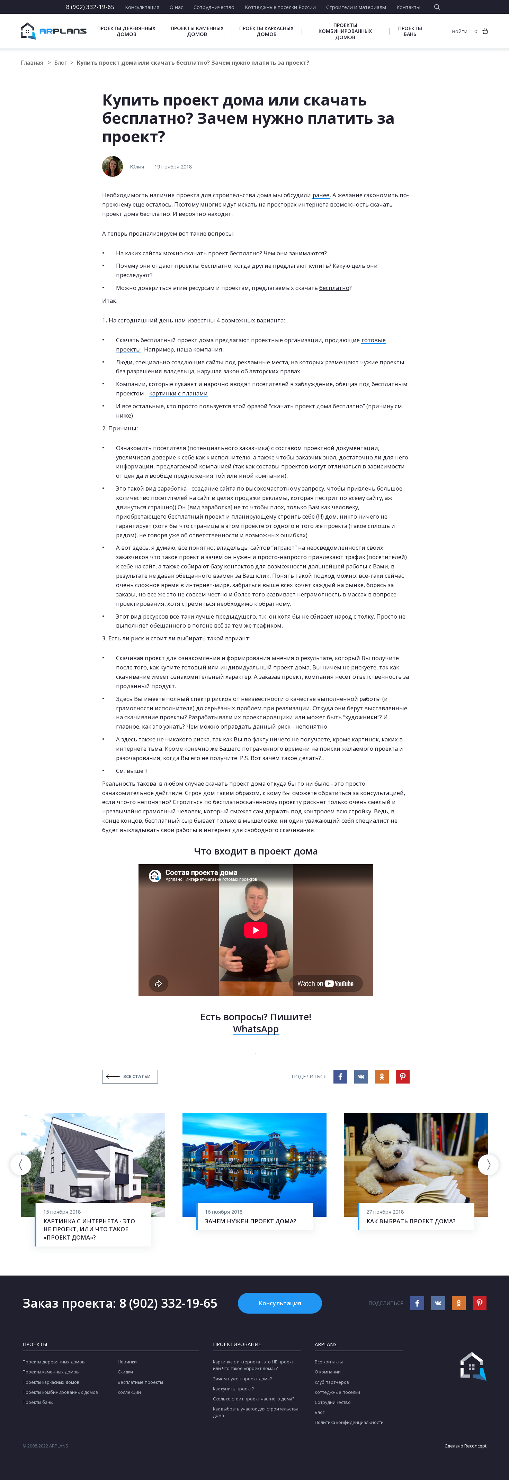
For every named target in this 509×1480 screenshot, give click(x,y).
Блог (60, 62)
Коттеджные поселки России (280, 6)
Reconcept (475, 1446)
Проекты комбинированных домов (345, 31)
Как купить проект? (233, 1389)
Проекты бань (410, 31)
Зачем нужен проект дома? (242, 1379)
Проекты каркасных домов (266, 31)
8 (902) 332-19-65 (90, 7)
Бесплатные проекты (140, 1382)
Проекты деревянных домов (126, 31)
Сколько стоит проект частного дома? (253, 1399)
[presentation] (20, 1164)
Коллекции (129, 1392)
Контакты (408, 6)
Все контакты (329, 1362)
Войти (459, 31)
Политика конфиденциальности (349, 1422)
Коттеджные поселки (337, 1392)
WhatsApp (256, 1028)
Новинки (127, 1362)
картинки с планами (178, 393)
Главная (32, 62)
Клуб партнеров (332, 1382)
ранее (321, 195)
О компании (328, 1372)
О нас (176, 6)
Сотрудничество (214, 6)
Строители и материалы (356, 6)
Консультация (142, 6)
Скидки (125, 1372)
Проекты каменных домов (197, 31)
